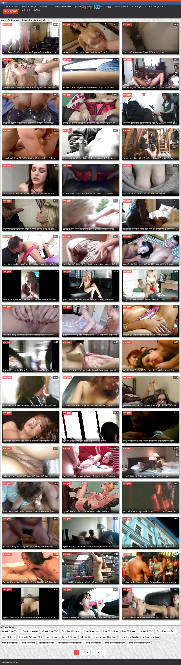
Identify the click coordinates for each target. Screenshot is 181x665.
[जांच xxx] (90, 11)
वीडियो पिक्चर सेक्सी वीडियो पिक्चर (69, 643)
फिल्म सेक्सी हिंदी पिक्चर (69, 637)
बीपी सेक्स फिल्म (86, 637)
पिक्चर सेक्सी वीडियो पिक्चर (166, 631)
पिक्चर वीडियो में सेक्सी (110, 631)
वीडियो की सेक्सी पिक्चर (9, 643)
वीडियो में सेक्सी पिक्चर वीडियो (115, 643)
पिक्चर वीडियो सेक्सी (128, 631)
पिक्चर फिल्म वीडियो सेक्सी (71, 631)
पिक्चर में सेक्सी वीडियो (91, 631)
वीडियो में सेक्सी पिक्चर (93, 643)
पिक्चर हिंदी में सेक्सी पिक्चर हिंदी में (30, 637)
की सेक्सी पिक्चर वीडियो (30, 631)
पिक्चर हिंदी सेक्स (51, 637)
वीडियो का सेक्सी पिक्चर (151, 637)
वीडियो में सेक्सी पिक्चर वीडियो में (139, 643)
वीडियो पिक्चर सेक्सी (28, 643)
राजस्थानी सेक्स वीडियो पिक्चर (106, 637)
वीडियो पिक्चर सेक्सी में (46, 643)
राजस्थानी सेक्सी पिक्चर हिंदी (129, 637)
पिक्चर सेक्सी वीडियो (146, 631)
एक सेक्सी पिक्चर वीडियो (10, 631)
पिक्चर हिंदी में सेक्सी (8, 637)
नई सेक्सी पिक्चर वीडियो (50, 631)
